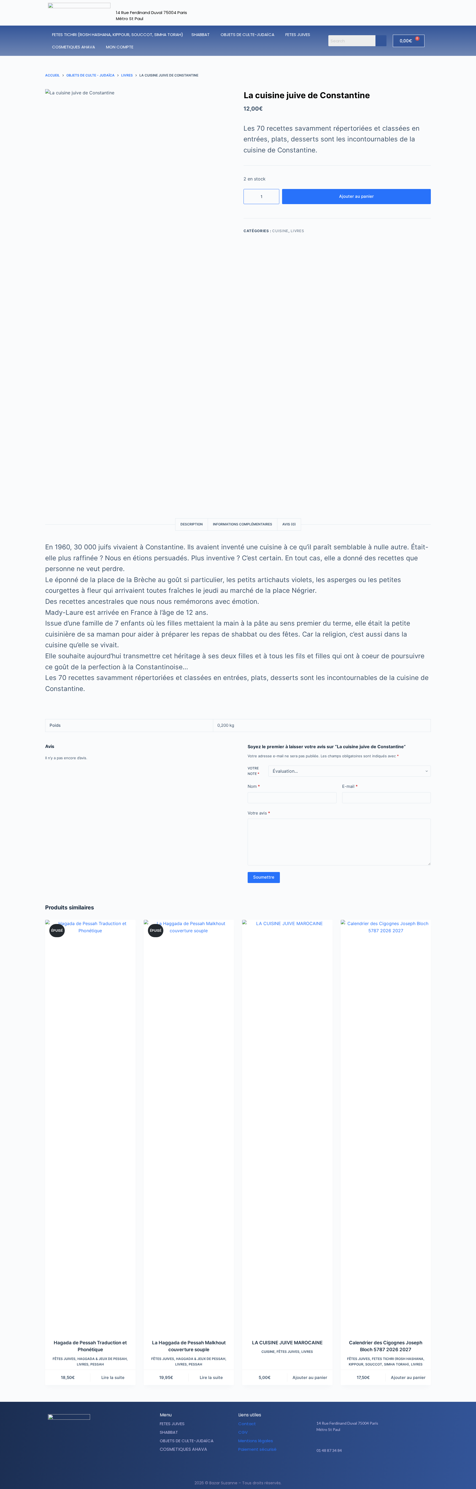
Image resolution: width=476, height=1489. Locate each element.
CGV (243, 1432)
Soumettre (263, 877)
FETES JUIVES (297, 34)
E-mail (350, 786)
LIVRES (297, 231)
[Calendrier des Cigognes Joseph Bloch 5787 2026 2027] (386, 1126)
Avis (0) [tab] (289, 524)
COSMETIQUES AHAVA (73, 47)
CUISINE (280, 231)
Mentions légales (255, 1441)
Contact (247, 1424)
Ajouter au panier (356, 196)
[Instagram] (375, 1467)
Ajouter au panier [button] (310, 1377)
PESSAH (97, 1364)
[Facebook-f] (361, 1467)
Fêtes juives (64, 1359)
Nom (254, 786)
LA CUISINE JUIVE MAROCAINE (287, 1342)
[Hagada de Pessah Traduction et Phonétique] (90, 1126)
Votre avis (259, 813)
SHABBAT (200, 34)
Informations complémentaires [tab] (242, 524)
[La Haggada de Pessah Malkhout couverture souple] (189, 1126)
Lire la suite (113, 1377)
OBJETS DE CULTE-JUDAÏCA (247, 34)
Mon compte (119, 47)
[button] (202, 34)
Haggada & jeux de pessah (102, 1359)
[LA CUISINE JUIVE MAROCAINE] (287, 1126)
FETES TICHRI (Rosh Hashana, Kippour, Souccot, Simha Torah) (117, 34)
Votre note (253, 771)
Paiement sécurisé (257, 1449)
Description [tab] (191, 524)
